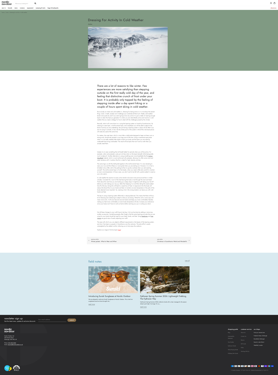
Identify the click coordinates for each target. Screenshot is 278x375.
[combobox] (25, 3)
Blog (229, 332)
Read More (91, 304)
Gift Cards (243, 344)
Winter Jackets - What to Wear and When (104, 241)
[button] (274, 3)
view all (187, 261)
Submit (72, 320)
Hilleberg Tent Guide (233, 353)
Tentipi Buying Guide (233, 349)
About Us (243, 332)
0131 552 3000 (12, 343)
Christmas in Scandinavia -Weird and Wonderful (172, 241)
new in (4, 8)
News (7, 12)
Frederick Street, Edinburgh (260, 336)
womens (22, 8)
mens (16, 8)
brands (10, 8)
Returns (242, 340)
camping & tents (40, 8)
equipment (30, 8)
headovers (145, 216)
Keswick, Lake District (259, 342)
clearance (273, 8)
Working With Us (245, 351)
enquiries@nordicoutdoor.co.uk (15, 344)
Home (3, 12)
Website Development (256, 370)
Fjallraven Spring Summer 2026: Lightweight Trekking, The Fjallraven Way (163, 297)
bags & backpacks (53, 8)
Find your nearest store (259, 332)
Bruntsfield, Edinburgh (259, 339)
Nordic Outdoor (236, 370)
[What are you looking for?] (35, 3)
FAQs (242, 347)
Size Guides (231, 342)
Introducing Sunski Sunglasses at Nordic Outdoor (109, 296)
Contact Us (243, 336)
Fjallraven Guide (232, 346)
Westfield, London (258, 345)
